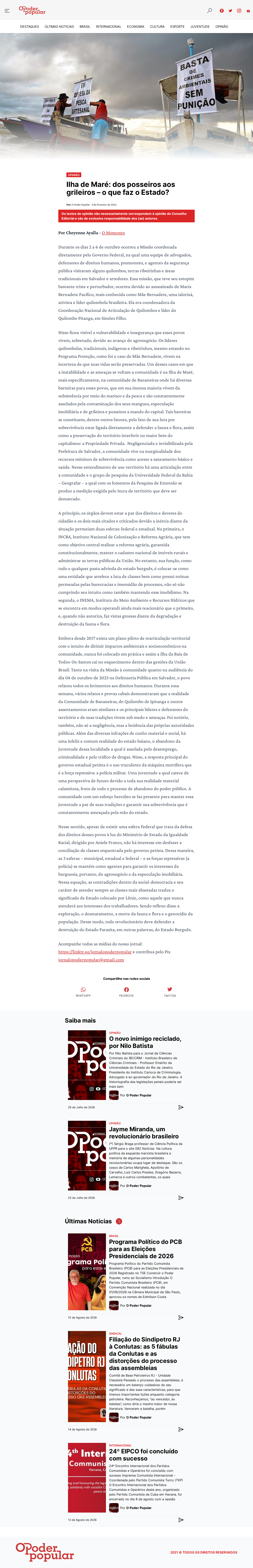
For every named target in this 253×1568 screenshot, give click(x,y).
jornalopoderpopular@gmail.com (91, 959)
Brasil (85, 27)
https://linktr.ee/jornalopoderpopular (95, 951)
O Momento (113, 232)
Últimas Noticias (59, 27)
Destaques (29, 27)
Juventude (200, 27)
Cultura (157, 27)
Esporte (177, 27)
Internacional (108, 27)
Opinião (221, 27)
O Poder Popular (81, 204)
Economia (135, 27)
